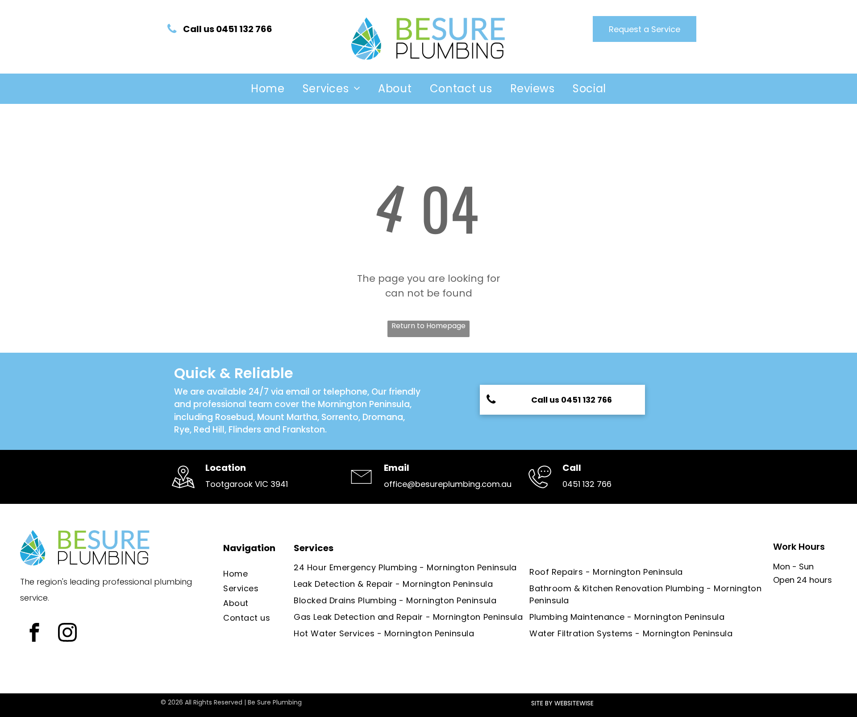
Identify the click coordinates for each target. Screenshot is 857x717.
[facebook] (34, 633)
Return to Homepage (428, 326)
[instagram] (67, 633)
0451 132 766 (587, 484)
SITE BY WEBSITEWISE (562, 703)
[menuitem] (268, 89)
